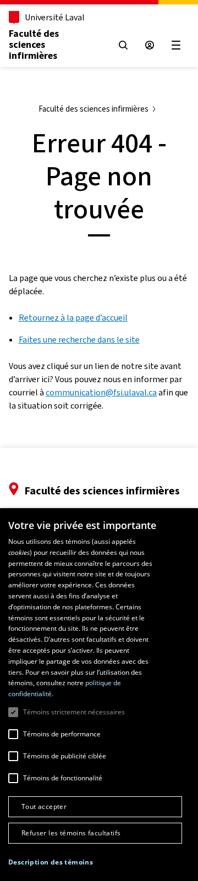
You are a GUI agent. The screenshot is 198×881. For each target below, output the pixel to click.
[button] (50, 862)
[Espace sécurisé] (149, 45)
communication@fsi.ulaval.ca (101, 392)
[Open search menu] (123, 45)
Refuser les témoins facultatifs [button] (70, 833)
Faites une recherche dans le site (79, 339)
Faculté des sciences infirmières (34, 44)
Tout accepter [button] (44, 806)
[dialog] (99, 694)
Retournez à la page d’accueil (73, 317)
